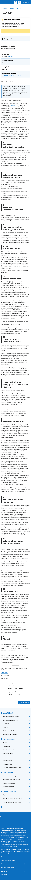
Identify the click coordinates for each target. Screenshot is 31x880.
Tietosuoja (4, 874)
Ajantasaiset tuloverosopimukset (12, 798)
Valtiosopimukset (9, 791)
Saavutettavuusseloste (7, 867)
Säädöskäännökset (8, 731)
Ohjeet (3, 857)
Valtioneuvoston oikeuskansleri (12, 779)
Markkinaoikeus (7, 757)
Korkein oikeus (7, 743)
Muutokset (6, 724)
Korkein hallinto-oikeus (9, 750)
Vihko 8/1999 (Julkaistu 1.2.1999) (11, 75)
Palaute (3, 864)
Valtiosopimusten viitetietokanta (12, 802)
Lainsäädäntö (8, 713)
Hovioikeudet (7, 746)
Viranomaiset (8, 772)
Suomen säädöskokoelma (11, 9)
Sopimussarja (7, 795)
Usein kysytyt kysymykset (8, 860)
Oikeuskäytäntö (9, 739)
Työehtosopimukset (8, 786)
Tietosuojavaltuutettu (9, 783)
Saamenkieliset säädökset (10, 734)
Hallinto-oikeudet (8, 753)
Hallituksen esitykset (11, 807)
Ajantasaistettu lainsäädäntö (11, 716)
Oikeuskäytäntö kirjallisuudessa (12, 768)
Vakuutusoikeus (7, 764)
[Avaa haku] (15, 2)
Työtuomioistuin (7, 760)
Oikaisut (5, 727)
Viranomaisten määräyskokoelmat (12, 776)
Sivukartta (4, 871)
